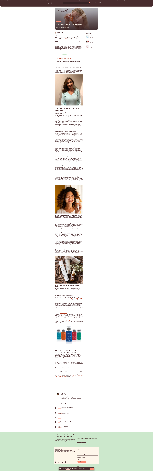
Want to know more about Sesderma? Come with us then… (66, 59)
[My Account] (97, 2)
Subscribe (81, 442)
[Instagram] (59, 462)
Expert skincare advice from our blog (82, 0)
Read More (62, 400)
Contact (79, 452)
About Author (66, 33)
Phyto (65, 376)
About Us (79, 450)
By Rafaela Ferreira (60, 32)
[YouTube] (62, 462)
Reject (88, 468)
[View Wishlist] (95, 2)
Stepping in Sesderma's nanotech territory (64, 58)
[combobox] (76, 3)
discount (68, 38)
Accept (92, 468)
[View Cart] (99, 2)
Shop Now (81, 461)
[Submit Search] (89, 2)
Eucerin (74, 375)
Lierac (62, 376)
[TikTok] (65, 462)
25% (66, 38)
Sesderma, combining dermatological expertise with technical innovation (68, 61)
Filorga (77, 375)
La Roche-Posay (58, 376)
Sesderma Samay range (68, 292)
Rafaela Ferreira (63, 393)
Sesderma (59, 382)
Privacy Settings (81, 454)
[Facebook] (55, 462)
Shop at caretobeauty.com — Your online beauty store (44, 0)
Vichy (73, 376)
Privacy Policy (68, 469)
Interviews (58, 21)
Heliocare (80, 375)
